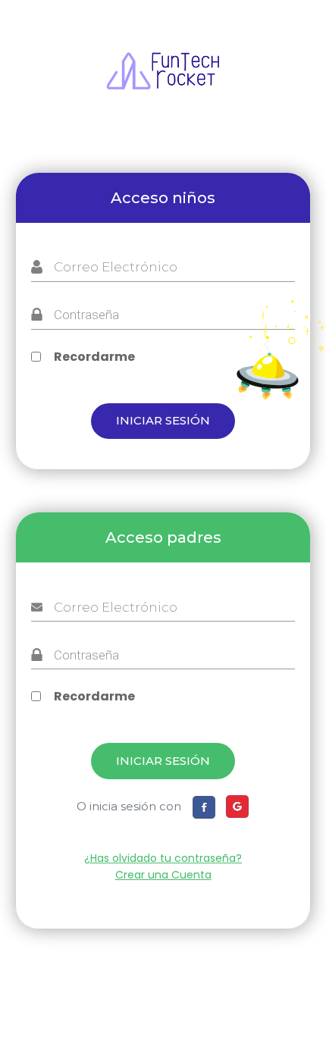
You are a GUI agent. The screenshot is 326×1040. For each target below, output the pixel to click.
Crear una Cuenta (163, 874)
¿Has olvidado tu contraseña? (163, 858)
